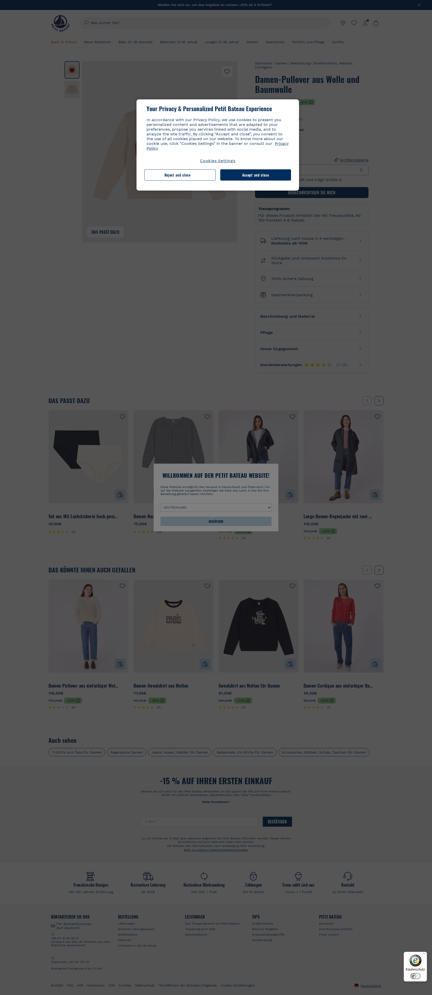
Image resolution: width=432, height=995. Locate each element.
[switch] (415, 976)
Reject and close (177, 175)
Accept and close (255, 175)
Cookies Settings (218, 160)
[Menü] (424, 955)
